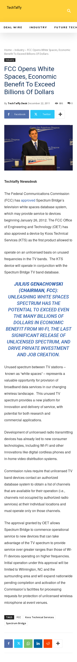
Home (8, 50)
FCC (19, 617)
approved (28, 200)
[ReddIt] (48, 643)
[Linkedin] (38, 643)
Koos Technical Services (39, 617)
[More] (60, 114)
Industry (19, 50)
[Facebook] (8, 643)
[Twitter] (18, 643)
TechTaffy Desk (17, 103)
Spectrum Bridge (16, 623)
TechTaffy (14, 8)
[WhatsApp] (28, 643)
